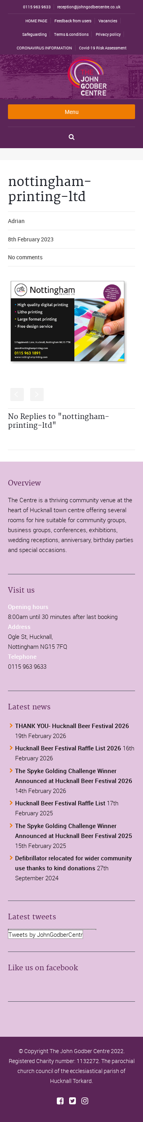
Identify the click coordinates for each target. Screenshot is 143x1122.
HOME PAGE (36, 20)
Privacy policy (108, 34)
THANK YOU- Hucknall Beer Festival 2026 (72, 726)
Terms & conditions (71, 34)
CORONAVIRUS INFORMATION (44, 48)
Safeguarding (34, 34)
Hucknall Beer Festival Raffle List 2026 (68, 748)
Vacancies (108, 20)
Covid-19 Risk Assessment (102, 48)
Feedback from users (72, 20)
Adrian (16, 221)
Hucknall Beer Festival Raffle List (60, 803)
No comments (25, 257)
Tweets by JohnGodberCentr (45, 934)
